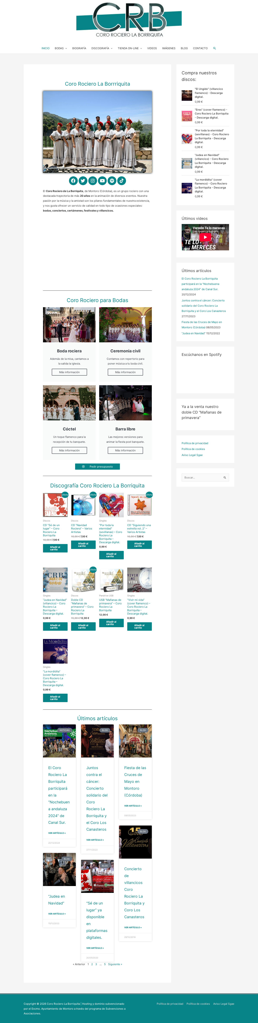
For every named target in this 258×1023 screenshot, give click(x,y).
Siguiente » (115, 964)
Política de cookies (193, 449)
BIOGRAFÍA (79, 48)
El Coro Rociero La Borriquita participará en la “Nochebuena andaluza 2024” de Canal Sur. (200, 284)
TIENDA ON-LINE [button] (128, 48)
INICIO (45, 48)
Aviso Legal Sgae (192, 455)
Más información (69, 372)
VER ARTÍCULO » (57, 833)
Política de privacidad (195, 443)
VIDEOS (152, 48)
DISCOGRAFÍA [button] (100, 48)
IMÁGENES (169, 48)
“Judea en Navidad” (194, 333)
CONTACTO (200, 48)
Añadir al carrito (55, 548)
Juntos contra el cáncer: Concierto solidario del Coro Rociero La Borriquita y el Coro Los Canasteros (204, 306)
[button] (214, 48)
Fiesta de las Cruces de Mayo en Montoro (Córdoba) (135, 781)
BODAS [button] (59, 48)
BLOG (184, 48)
